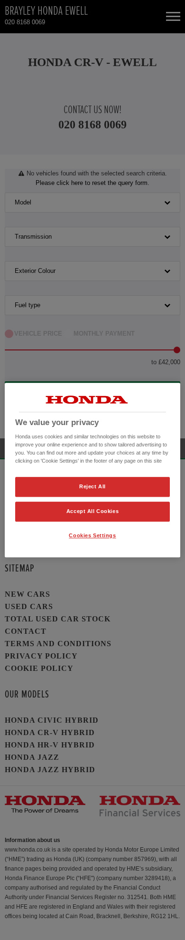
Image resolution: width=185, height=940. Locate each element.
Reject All (92, 487)
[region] (93, 470)
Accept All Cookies (92, 511)
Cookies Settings (92, 535)
